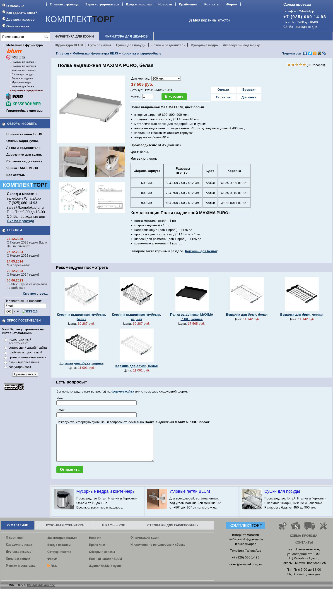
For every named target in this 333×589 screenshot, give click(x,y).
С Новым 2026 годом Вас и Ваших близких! (27, 244)
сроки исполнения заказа (27, 357)
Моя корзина (204, 20)
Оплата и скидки (18, 558)
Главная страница (64, 4)
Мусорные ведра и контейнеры (105, 491)
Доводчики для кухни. (24, 154)
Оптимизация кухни (144, 537)
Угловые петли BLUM (189, 491)
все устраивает (20, 367)
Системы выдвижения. (24, 161)
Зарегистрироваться (102, 4)
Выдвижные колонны (24, 66)
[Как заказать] (282, 527)
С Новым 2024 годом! (23, 274)
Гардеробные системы (24, 110)
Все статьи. (15, 175)
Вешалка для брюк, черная (301, 314)
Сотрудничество (59, 552)
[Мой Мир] (319, 53)
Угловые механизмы (24, 70)
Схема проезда (297, 4)
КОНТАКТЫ (304, 542)
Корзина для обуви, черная (82, 363)
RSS (54, 566)
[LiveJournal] (324, 53)
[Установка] (324, 527)
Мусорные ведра (21, 82)
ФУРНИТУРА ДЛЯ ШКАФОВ (126, 36)
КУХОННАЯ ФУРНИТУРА (65, 525)
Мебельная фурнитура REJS (95, 53)
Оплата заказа (17, 26)
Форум (231, 4)
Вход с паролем (139, 4)
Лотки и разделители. (23, 147)
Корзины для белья (23, 86)
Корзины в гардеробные (27, 90)
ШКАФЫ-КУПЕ (113, 525)
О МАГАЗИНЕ (17, 525)
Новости (165, 4)
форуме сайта (122, 391)
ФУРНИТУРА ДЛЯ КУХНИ (74, 36)
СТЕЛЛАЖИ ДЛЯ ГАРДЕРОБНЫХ (172, 525)
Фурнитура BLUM (69, 45)
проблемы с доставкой (25, 352)
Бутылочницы (99, 45)
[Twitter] (310, 53)
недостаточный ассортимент (20, 341)
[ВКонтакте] (305, 53)
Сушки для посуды (23, 74)
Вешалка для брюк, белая (247, 314)
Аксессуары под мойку (241, 45)
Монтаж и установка (20, 565)
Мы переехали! (18, 265)
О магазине (15, 6)
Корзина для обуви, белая (136, 366)
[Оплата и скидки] (295, 527)
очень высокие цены (24, 362)
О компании (15, 537)
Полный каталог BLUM (105, 559)
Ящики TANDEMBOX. (22, 168)
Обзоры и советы (22, 123)
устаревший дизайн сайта (28, 347)
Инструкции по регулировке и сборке (157, 544)
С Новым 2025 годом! (23, 255)
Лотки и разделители (168, 45)
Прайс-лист (188, 4)
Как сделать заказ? (21, 12)
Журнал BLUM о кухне (105, 566)
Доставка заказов (20, 19)
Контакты (212, 4)
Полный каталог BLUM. (24, 134)
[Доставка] (309, 527)
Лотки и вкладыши (22, 78)
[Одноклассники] (314, 53)
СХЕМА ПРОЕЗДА (303, 535)
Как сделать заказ (19, 544)
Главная (62, 53)
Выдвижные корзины (24, 62)
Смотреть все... (35, 293)
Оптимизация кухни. (22, 141)
